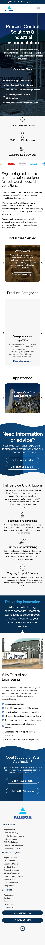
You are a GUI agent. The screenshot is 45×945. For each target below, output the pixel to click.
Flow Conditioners (11, 882)
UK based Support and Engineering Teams (23, 716)
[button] (3, 263)
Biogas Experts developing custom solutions (20, 733)
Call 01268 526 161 (22, 920)
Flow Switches (9, 861)
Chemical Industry (11, 833)
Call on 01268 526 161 (22, 466)
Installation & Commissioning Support (23, 89)
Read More (22, 403)
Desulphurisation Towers (13, 876)
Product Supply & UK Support (19, 80)
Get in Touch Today (22, 460)
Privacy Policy (9, 904)
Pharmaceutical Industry (13, 845)
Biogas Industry (10, 830)
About (6, 901)
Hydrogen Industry (11, 839)
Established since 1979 (14, 704)
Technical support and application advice (23, 720)
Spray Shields (9, 885)
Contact (7, 898)
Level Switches (9, 867)
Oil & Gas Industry (11, 842)
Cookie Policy (9, 907)
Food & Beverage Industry (14, 836)
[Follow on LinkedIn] (23, 928)
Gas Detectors (9, 879)
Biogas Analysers (10, 857)
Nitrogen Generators (12, 873)
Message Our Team (22, 913)
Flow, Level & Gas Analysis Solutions (22, 102)
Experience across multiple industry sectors (20, 726)
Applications (9, 895)
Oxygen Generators (11, 870)
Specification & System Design (19, 85)
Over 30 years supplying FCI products (21, 708)
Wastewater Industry (22, 275)
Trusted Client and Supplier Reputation (22, 739)
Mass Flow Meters (11, 864)
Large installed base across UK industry (22, 712)
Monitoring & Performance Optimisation (18, 96)
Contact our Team (22, 69)
